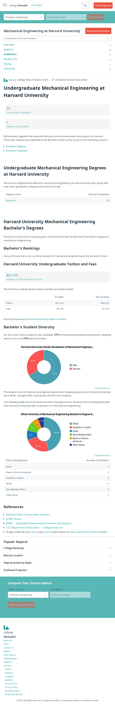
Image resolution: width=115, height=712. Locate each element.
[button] (98, 31)
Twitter (8, 669)
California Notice (12, 690)
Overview (9, 44)
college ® (18, 5)
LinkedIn (9, 680)
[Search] (85, 5)
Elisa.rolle (30, 531)
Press (6, 644)
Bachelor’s (11, 200)
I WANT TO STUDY (16, 589)
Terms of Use (11, 683)
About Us (8, 640)
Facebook (9, 676)
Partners (8, 665)
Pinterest (9, 672)
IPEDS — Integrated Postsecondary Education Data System (38, 523)
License (48, 531)
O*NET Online (13, 519)
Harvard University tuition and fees (46, 319)
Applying (8, 49)
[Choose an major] (66, 17)
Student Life (10, 59)
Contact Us (9, 647)
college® (10, 634)
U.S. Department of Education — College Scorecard (34, 527)
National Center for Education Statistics (28, 514)
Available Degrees (16, 146)
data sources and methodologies (89, 531)
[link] (57, 44)
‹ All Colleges (36, 5)
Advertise (8, 662)
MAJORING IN (56, 589)
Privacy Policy (11, 687)
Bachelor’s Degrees (16, 150)
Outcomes (9, 68)
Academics (10, 54)
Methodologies (10, 658)
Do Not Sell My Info (13, 694)
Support (7, 651)
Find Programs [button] (103, 5)
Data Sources (10, 655)
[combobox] (85, 5)
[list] (57, 44)
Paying (7, 63)
